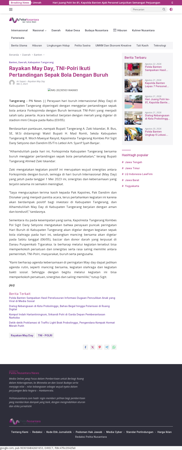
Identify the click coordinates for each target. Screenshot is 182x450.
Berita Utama (19, 45)
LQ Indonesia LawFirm (138, 174)
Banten (13, 62)
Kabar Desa (73, 30)
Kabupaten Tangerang (41, 62)
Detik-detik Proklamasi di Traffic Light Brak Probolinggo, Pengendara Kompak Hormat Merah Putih (62, 324)
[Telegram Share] (106, 347)
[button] (164, 9)
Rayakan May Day (36, 81)
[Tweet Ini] (92, 347)
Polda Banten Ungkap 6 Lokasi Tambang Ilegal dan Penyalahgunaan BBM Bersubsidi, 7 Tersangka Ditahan (157, 133)
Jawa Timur (132, 168)
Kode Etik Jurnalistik (59, 431)
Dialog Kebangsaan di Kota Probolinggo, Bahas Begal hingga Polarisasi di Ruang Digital (59, 308)
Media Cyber (114, 431)
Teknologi (160, 45)
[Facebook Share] (85, 347)
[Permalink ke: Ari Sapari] (12, 82)
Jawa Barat (132, 180)
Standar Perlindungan (139, 431)
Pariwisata (17, 37)
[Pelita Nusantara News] (24, 20)
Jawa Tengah (133, 162)
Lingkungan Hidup (58, 45)
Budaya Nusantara (96, 30)
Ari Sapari (21, 81)
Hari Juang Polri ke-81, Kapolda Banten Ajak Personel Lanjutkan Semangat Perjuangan (97, 2)
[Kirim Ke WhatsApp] (114, 347)
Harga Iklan (164, 431)
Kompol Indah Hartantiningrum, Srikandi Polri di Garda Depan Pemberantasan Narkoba (57, 316)
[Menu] (11, 9)
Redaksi (37, 431)
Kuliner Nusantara (143, 30)
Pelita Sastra (82, 45)
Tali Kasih (142, 45)
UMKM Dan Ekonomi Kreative (113, 45)
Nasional (38, 30)
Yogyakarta (132, 185)
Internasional (19, 30)
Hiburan (37, 45)
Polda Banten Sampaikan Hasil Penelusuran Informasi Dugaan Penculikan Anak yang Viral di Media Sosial (62, 299)
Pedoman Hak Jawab (89, 431)
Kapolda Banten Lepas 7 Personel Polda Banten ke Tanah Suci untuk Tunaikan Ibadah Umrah (156, 84)
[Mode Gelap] (171, 9)
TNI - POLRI (45, 335)
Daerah (56, 30)
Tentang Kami (19, 431)
